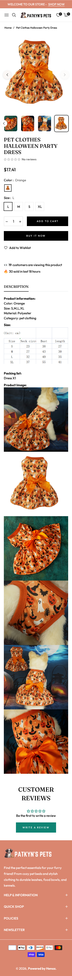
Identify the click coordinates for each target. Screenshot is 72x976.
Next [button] (64, 75)
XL (40, 207)
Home (8, 27)
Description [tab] (16, 287)
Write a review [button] (35, 827)
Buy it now (36, 235)
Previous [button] (7, 75)
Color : (15, 180)
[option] (36, 73)
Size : (9, 198)
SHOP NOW (56, 4)
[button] (12, 159)
